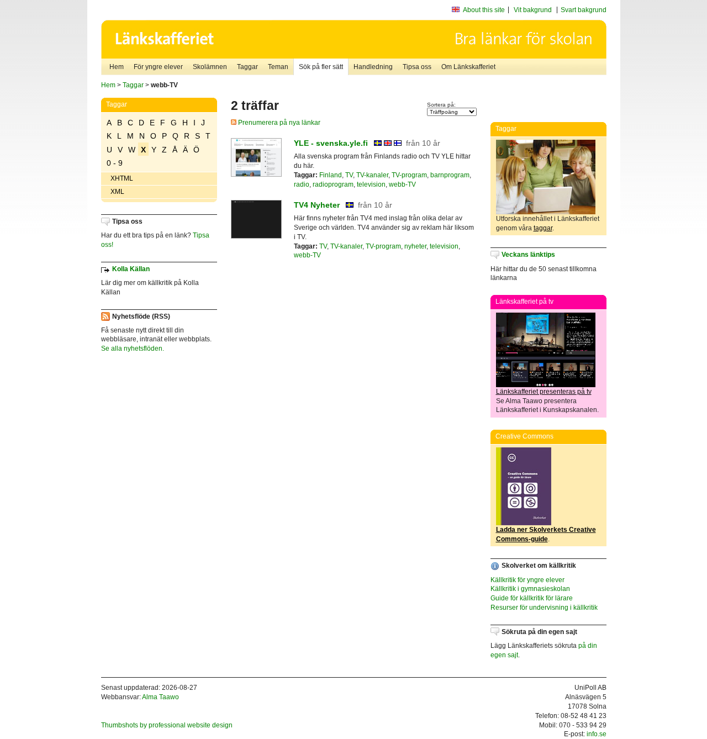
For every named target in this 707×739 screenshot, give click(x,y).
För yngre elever (158, 67)
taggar (543, 228)
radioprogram (333, 184)
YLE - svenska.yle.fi (331, 143)
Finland (330, 175)
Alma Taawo (160, 697)
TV (349, 175)
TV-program (409, 175)
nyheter (415, 246)
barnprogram (449, 175)
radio (301, 184)
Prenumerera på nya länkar (278, 122)
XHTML (121, 178)
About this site (484, 10)
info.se (596, 734)
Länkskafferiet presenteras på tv (544, 391)
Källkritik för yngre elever (527, 580)
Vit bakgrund (533, 10)
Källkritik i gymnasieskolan (530, 589)
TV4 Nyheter (317, 204)
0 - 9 (115, 163)
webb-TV (402, 184)
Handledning (373, 67)
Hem (116, 67)
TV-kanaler (372, 175)
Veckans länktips (528, 254)
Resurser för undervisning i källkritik (544, 607)
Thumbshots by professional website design (167, 725)
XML (117, 192)
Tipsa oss (417, 67)
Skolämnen (210, 67)
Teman (278, 67)
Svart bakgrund (583, 10)
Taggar (247, 67)
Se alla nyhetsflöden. (132, 348)
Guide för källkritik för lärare (531, 598)
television (371, 184)
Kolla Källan (131, 269)
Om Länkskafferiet (468, 67)
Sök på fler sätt (321, 67)
